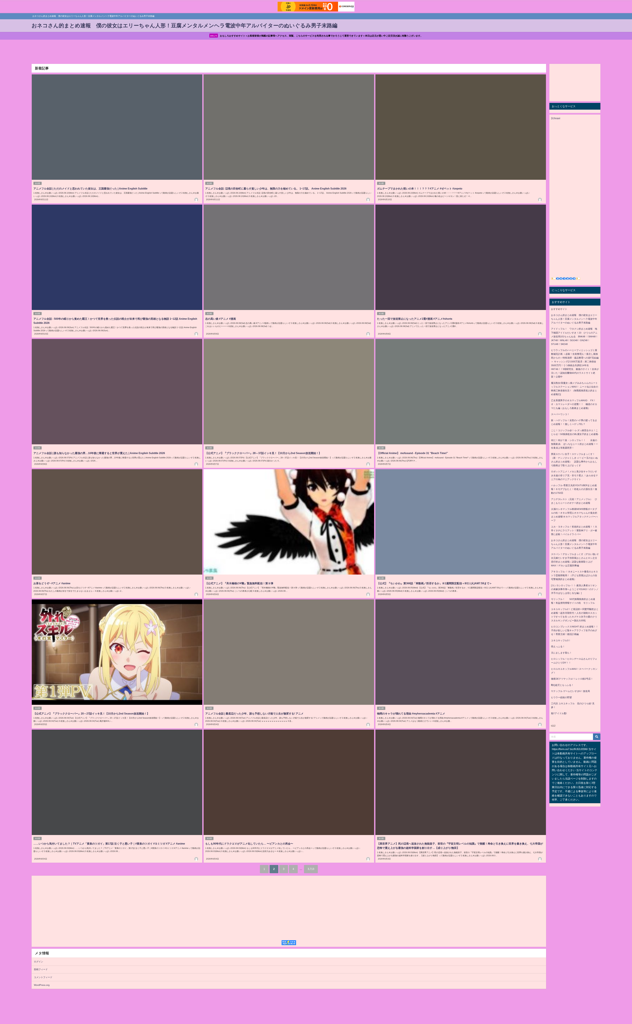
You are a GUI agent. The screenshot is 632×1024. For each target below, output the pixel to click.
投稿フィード (41, 969)
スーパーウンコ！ (560, 414)
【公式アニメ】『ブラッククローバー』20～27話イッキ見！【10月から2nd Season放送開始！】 (91, 713)
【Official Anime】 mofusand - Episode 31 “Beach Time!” (412, 453)
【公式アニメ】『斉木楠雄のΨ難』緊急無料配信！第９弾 (239, 583)
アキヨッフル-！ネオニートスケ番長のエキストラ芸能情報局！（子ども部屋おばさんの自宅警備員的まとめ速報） (574, 575)
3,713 (311, 869)
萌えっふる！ (558, 646)
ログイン (38, 961)
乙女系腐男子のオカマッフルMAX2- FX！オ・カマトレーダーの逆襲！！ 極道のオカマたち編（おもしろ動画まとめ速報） (574, 404)
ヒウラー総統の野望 (561, 697)
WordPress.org (42, 985)
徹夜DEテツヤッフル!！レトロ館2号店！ (572, 679)
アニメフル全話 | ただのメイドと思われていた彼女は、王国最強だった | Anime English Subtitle (90, 188)
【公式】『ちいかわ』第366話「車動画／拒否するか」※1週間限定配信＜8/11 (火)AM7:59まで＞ (434, 583)
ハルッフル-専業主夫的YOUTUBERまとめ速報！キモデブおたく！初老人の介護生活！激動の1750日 (574, 489)
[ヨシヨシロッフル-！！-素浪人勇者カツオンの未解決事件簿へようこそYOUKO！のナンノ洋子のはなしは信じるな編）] (574, 589)
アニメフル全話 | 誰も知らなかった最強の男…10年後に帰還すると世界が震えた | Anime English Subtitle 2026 (99, 453)
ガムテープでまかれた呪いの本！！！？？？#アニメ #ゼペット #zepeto (419, 188)
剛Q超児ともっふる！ (562, 685)
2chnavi (555, 118)
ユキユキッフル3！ (561, 640)
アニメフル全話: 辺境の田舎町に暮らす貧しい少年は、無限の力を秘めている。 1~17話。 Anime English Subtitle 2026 (275, 188)
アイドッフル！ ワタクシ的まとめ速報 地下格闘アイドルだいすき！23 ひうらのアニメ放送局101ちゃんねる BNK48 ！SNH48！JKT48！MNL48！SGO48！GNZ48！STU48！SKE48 (574, 336)
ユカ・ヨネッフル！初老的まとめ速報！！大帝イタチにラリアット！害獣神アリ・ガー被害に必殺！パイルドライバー (574, 530)
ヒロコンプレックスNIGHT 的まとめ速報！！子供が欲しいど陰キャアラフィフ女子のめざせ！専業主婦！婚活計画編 (574, 630)
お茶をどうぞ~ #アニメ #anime (51, 583)
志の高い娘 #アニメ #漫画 (220, 318)
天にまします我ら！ (561, 653)
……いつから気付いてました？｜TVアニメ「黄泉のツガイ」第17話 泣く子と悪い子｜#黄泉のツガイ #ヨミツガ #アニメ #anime (109, 843)
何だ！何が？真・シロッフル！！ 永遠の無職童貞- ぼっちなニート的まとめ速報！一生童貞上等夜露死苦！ (574, 444)
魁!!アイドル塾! (559, 713)
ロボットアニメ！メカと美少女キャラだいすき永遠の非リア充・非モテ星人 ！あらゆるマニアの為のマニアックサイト (574, 475)
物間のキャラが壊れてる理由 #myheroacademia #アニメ (411, 713)
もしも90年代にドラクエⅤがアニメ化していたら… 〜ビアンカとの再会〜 (249, 843)
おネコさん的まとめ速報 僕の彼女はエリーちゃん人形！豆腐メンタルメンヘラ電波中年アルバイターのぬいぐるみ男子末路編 (574, 319)
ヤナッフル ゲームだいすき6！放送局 (570, 691)
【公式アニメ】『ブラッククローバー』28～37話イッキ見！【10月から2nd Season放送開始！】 (263, 453)
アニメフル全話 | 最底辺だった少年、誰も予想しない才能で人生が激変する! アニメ (254, 713)
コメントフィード (43, 977)
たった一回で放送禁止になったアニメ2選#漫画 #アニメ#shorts (414, 318)
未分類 (37, 183)
